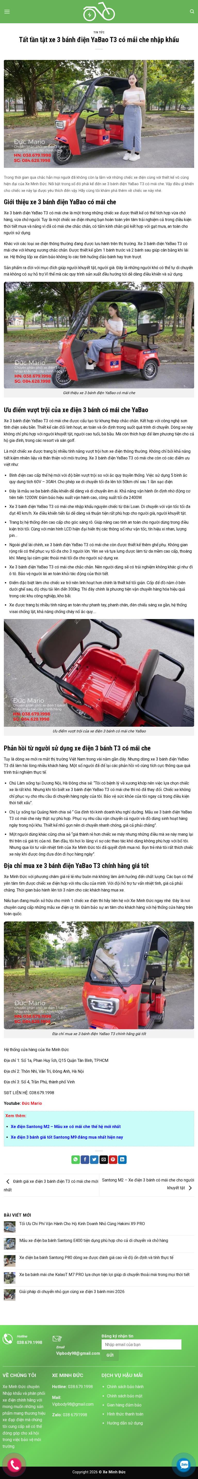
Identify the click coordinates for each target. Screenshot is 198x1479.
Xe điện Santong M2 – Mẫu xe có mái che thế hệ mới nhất (66, 1126)
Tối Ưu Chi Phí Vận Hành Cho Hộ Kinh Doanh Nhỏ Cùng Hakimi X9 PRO (82, 1223)
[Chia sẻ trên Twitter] (94, 1159)
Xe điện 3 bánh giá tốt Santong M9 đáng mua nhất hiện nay (67, 1137)
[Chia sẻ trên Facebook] (85, 1159)
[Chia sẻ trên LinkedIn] (122, 1159)
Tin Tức (99, 32)
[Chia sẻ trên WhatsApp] (75, 1159)
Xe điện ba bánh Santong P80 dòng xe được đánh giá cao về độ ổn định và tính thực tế (96, 1257)
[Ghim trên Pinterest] (113, 1159)
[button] (7, 11)
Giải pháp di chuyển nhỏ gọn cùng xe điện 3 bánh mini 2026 (72, 1291)
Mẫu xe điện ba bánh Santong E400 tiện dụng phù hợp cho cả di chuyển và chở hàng (93, 1240)
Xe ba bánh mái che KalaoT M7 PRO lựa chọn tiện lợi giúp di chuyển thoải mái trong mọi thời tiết (104, 1274)
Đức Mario (32, 1103)
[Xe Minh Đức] (99, 11)
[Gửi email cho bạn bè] (104, 1159)
